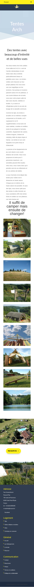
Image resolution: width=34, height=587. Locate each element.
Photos (6, 566)
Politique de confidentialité (11, 573)
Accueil (6, 540)
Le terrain (7, 547)
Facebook (7, 512)
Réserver (7, 550)
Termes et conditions (10, 570)
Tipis (6, 521)
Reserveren (8, 563)
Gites (6, 528)
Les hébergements (9, 544)
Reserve (12, 451)
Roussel (6, 2)
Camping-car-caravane (10, 531)
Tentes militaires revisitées (11, 524)
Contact (7, 560)
